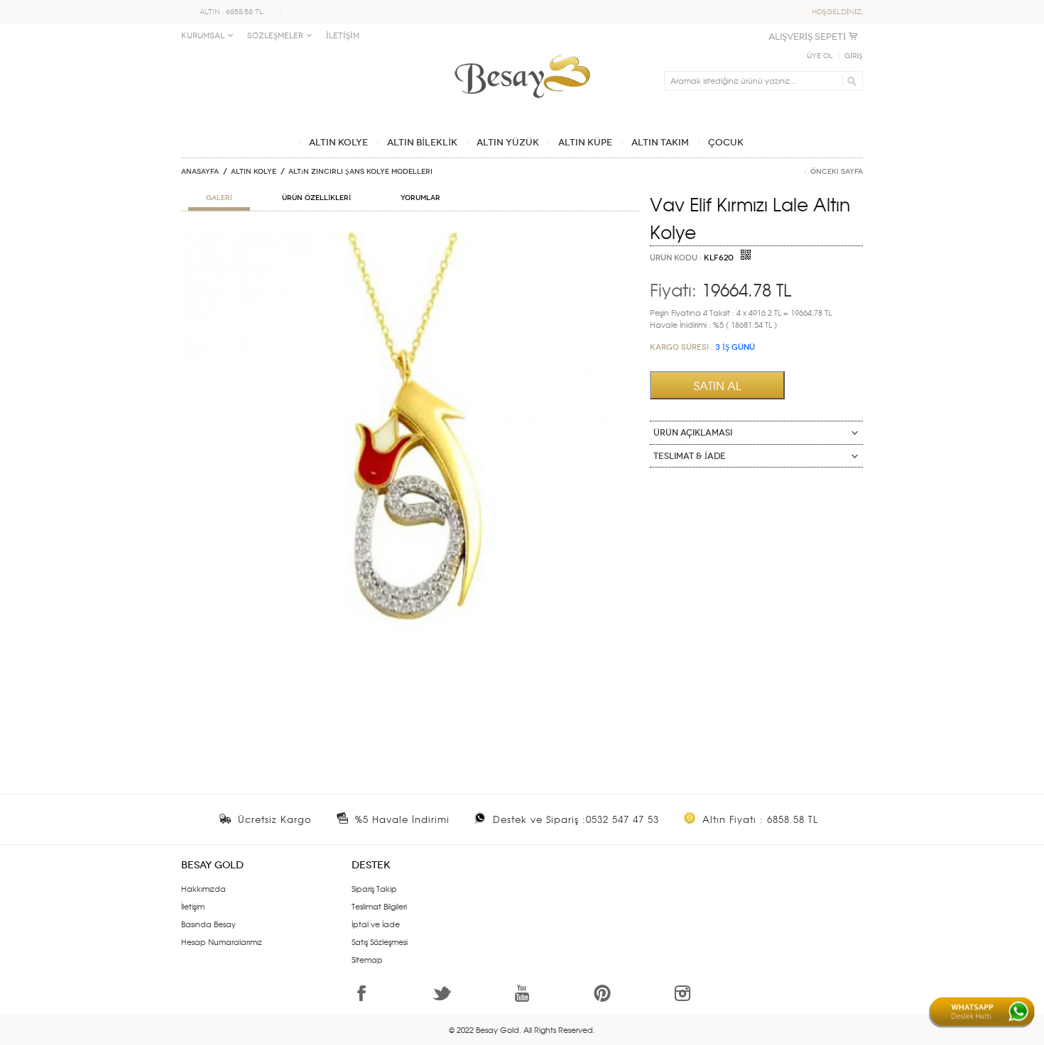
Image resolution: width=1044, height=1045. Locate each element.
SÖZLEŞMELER (275, 35)
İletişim (193, 906)
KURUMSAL (202, 35)
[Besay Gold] (522, 51)
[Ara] (849, 81)
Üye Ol (820, 56)
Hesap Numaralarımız (221, 941)
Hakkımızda (203, 888)
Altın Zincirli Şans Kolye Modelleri (360, 171)
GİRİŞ (853, 56)
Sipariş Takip (374, 888)
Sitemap (367, 959)
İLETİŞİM (342, 35)
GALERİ (219, 198)
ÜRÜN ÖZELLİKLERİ (316, 198)
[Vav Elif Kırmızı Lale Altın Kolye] (410, 238)
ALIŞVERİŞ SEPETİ (807, 36)
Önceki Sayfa (836, 171)
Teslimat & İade (689, 456)
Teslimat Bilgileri (379, 906)
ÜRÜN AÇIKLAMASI (692, 433)
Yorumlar (420, 198)
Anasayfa (200, 171)
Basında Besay (208, 923)
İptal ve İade (376, 923)
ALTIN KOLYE (253, 171)
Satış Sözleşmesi (380, 941)
